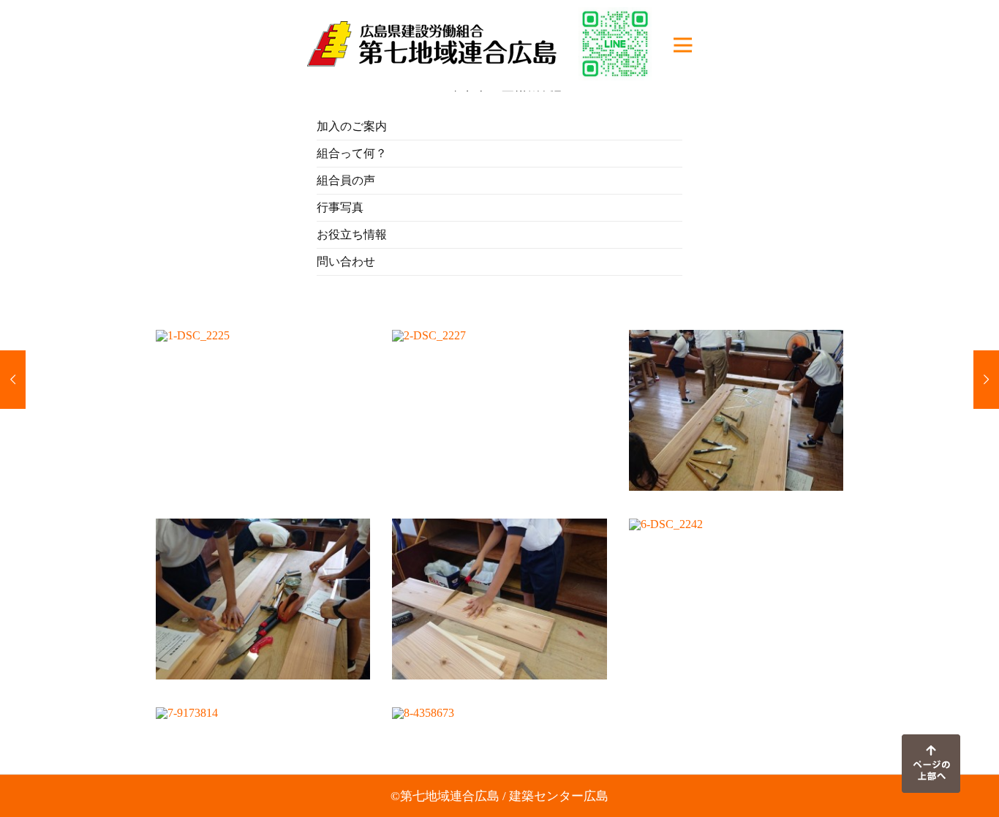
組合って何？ (352, 153)
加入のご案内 (352, 126)
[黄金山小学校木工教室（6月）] (13, 379)
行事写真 (340, 207)
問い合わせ (346, 261)
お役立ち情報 (352, 234)
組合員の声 (346, 180)
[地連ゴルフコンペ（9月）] (986, 379)
